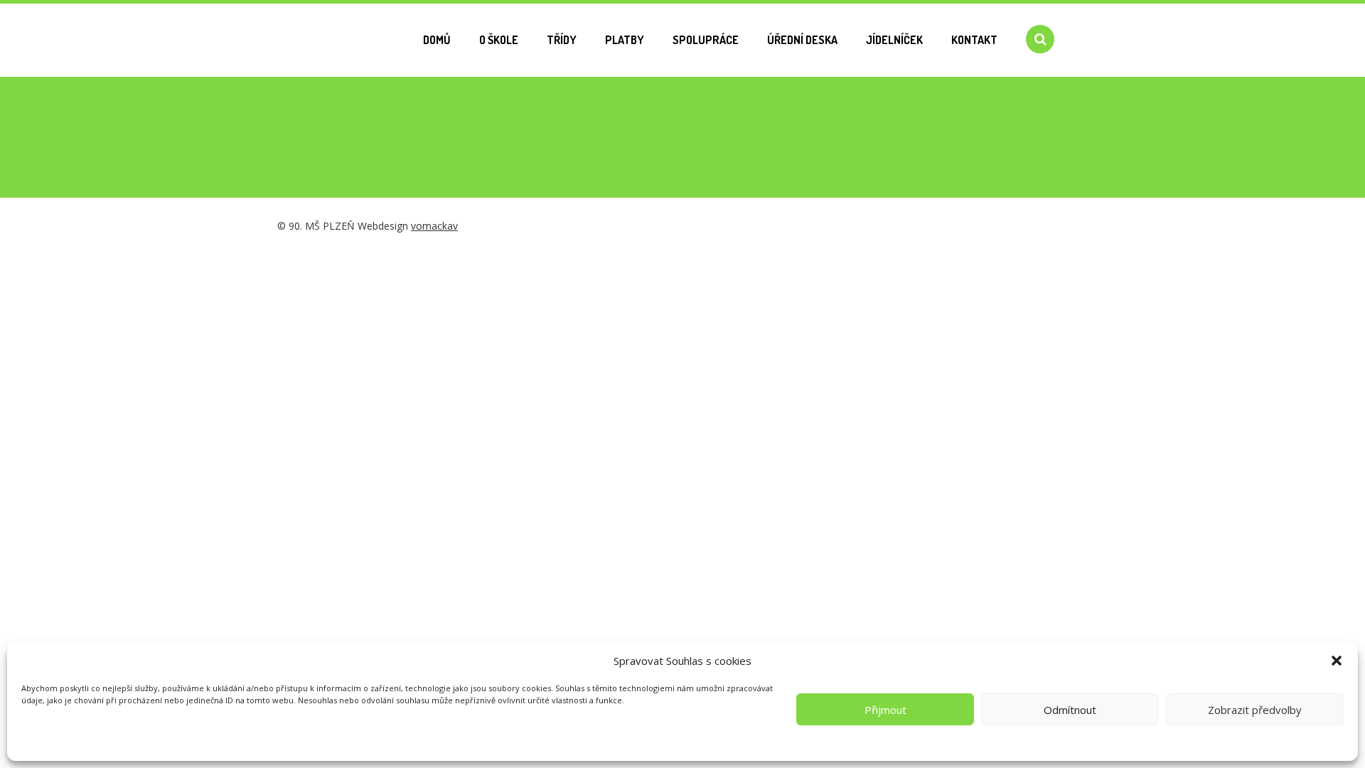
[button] (1336, 661)
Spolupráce (706, 40)
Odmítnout (1070, 710)
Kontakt (974, 40)
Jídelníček (894, 40)
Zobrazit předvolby (1255, 710)
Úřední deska (802, 40)
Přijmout (885, 710)
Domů (437, 40)
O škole (498, 40)
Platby (624, 40)
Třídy (562, 40)
